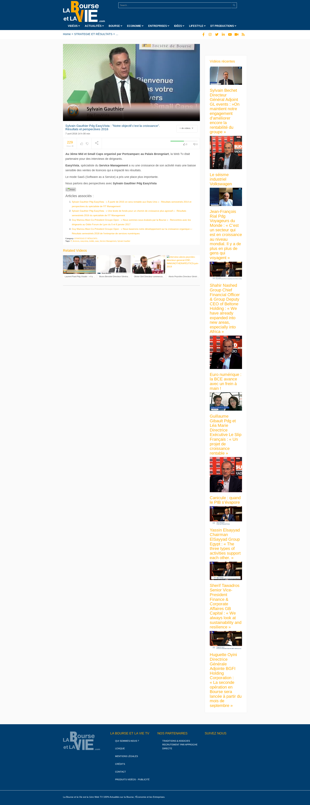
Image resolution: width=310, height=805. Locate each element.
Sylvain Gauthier (123, 241)
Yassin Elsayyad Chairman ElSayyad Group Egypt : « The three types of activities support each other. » (225, 544)
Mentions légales (126, 756)
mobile (91, 241)
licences (76, 241)
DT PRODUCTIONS (222, 26)
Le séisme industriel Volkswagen (221, 179)
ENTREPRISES (158, 26)
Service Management (108, 241)
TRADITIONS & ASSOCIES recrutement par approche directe (179, 745)
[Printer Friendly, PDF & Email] (70, 189)
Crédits (120, 764)
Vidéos (73, 26)
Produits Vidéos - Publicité (132, 779)
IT (71, 241)
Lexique (120, 748)
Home (67, 34)
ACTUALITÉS (93, 26)
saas (97, 241)
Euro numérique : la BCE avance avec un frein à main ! (225, 381)
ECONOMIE (134, 26)
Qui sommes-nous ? (127, 741)
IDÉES (178, 26)
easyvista (84, 241)
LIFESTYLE (196, 26)
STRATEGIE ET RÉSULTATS (93, 34)
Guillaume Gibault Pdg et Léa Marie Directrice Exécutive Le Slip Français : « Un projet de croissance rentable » (225, 435)
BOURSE (115, 26)
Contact (120, 771)
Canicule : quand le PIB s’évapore (225, 500)
